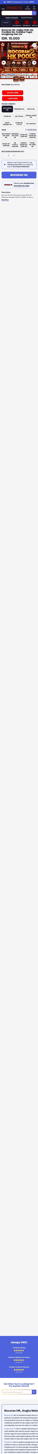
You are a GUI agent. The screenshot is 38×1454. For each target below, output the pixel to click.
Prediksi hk (8, 1442)
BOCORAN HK (19, 175)
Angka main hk (10, 1429)
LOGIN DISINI (13, 98)
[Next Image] (34, 63)
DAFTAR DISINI (12, 93)
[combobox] (17, 13)
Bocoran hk (8, 1415)
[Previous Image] (4, 63)
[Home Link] (14, 7)
